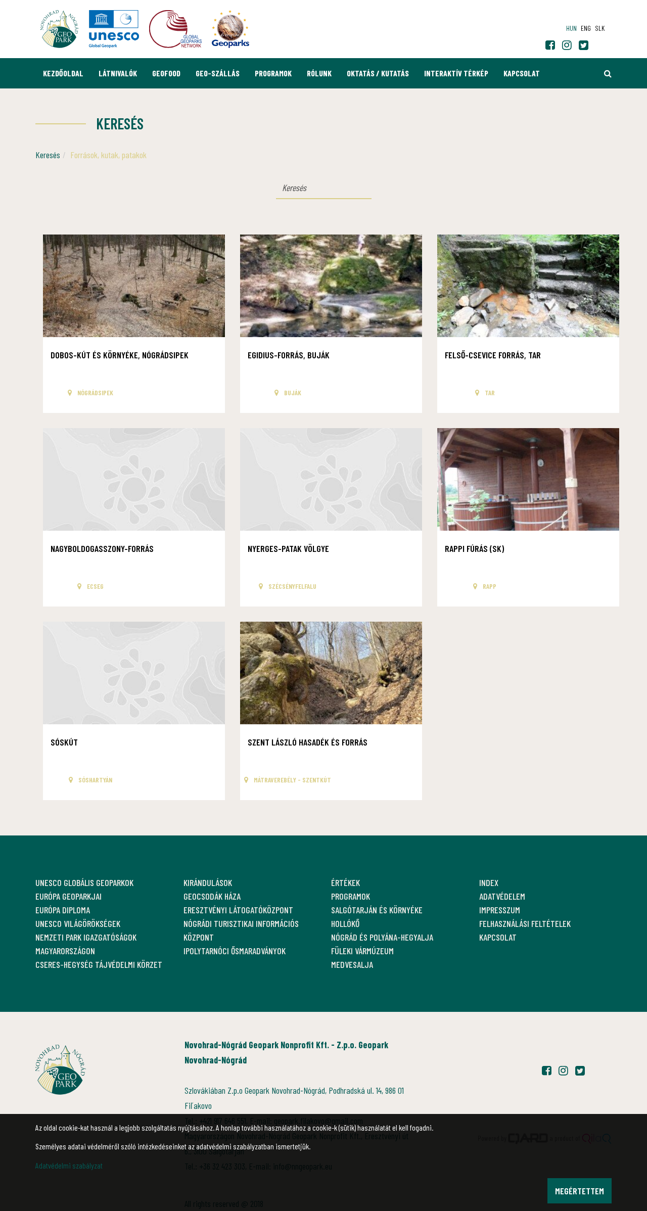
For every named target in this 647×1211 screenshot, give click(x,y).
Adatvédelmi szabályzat (69, 1165)
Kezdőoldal (63, 73)
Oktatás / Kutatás (378, 73)
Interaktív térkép (456, 73)
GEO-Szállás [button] (218, 73)
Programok (273, 73)
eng (586, 28)
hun (571, 28)
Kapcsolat (521, 73)
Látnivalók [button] (118, 73)
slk (600, 28)
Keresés (47, 154)
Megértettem (579, 1190)
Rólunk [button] (319, 73)
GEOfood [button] (166, 73)
